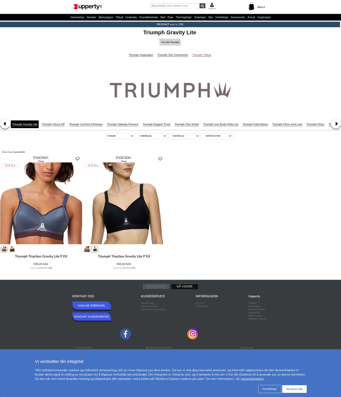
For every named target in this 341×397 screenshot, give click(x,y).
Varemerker (77, 17)
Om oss (200, 303)
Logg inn (211, 8)
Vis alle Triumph (170, 42)
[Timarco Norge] (87, 7)
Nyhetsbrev (202, 306)
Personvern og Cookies (153, 309)
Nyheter (91, 17)
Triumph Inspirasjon (141, 55)
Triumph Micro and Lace (287, 124)
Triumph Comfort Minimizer (86, 124)
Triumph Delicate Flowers (122, 124)
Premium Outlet (256, 309)
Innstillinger (269, 388)
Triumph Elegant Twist (156, 124)
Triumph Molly (315, 124)
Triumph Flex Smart (187, 124)
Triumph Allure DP (53, 124)
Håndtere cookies (257, 318)
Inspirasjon (264, 17)
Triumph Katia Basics (255, 124)
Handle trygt (147, 303)
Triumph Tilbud (201, 55)
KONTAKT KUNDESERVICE (91, 317)
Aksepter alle (294, 388)
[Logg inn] (212, 5)
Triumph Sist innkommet (172, 55)
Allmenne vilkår (149, 306)
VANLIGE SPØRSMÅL (91, 306)
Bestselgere (106, 17)
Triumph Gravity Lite (24, 124)
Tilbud (119, 17)
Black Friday (254, 315)
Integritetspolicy (252, 379)
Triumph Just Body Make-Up (220, 124)
